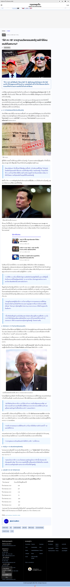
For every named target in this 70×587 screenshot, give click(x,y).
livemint (15, 515)
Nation (57, 548)
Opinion (41, 553)
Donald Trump (6, 531)
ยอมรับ (6, 574)
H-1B (12, 531)
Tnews (57, 551)
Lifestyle (27, 553)
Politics (41, 550)
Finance (33, 544)
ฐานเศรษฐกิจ (64, 551)
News (32, 553)
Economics (27, 544)
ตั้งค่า (7, 577)
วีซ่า (11, 527)
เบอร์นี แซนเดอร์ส (17, 527)
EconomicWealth (39, 527)
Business (41, 544)
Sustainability (34, 547)
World (8, 31)
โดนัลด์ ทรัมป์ (5, 527)
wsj (6, 515)
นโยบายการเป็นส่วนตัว (34, 557)
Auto (40, 547)
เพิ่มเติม (3, 572)
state (18, 515)
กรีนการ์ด (24, 527)
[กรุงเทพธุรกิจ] (35, 5)
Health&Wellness (35, 550)
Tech (26, 547)
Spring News (64, 548)
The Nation (50, 544)
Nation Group (57, 545)
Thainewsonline (51, 551)
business (10, 515)
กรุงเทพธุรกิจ (51, 548)
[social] (59, 1)
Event (26, 557)
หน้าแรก (3, 31)
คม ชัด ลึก (64, 544)
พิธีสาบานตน (31, 527)
